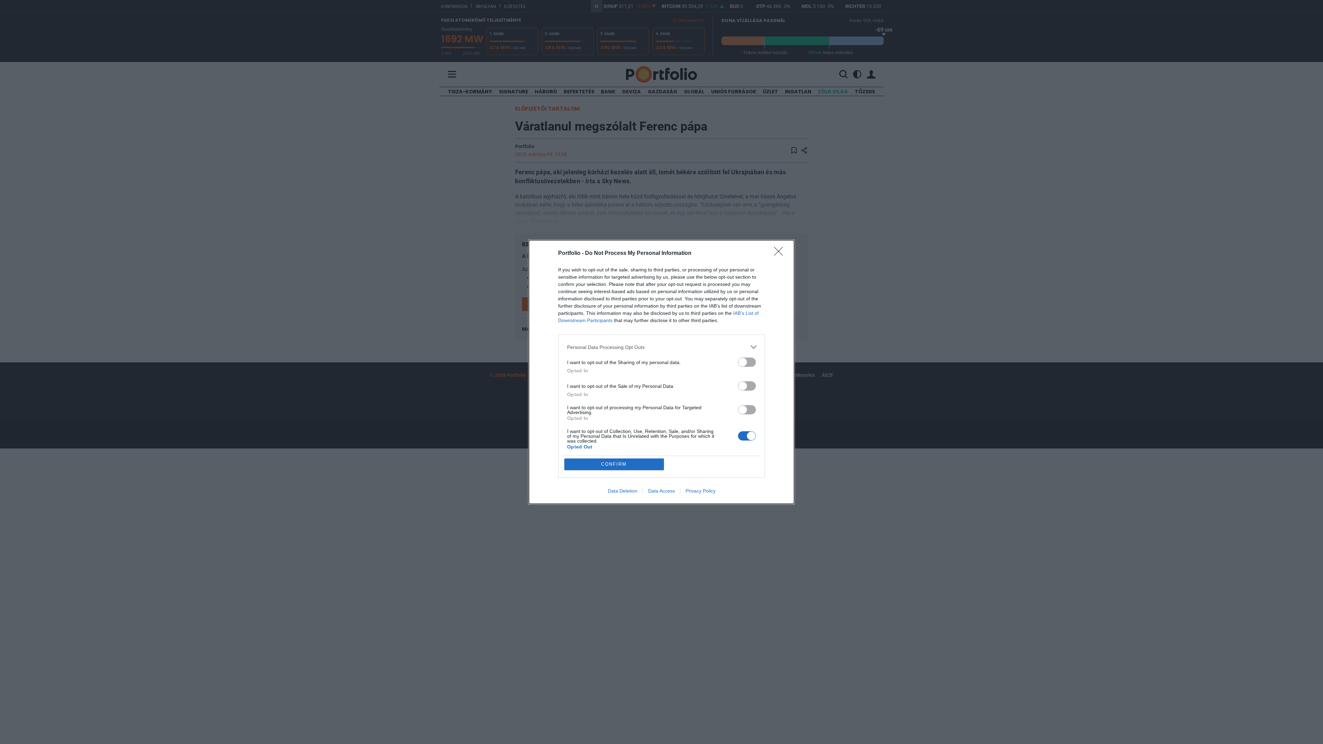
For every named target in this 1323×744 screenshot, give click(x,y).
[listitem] (661, 347)
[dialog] (661, 372)
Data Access (661, 491)
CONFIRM (614, 464)
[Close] (780, 253)
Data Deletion (622, 491)
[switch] (747, 362)
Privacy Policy (701, 491)
